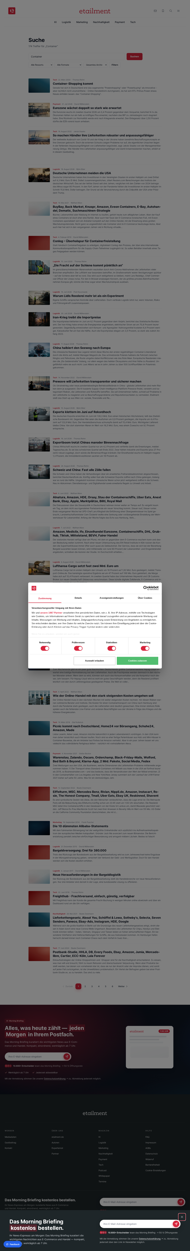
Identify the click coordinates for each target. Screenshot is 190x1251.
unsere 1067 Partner (51, 612)
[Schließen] (182, 1217)
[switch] (78, 648)
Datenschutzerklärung (150, 1238)
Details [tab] (78, 598)
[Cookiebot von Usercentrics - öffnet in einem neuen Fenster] (146, 588)
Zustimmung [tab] (45, 598)
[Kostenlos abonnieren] (176, 1224)
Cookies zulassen (137, 660)
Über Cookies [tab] (145, 598)
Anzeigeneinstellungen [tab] (112, 598)
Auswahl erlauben (94, 660)
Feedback (14, 1244)
